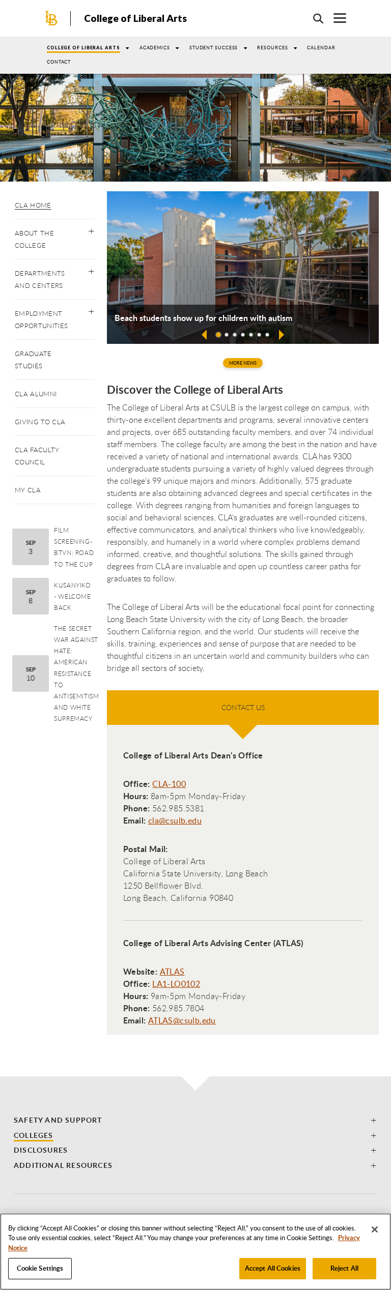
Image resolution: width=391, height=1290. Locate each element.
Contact (59, 61)
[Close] (375, 1229)
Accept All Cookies (272, 1268)
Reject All (344, 1268)
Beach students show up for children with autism (203, 318)
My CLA (28, 489)
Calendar (321, 47)
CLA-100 (169, 783)
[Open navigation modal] (334, 18)
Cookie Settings (40, 1268)
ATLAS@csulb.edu (182, 1020)
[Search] (313, 18)
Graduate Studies (33, 359)
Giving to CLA (40, 421)
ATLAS (172, 971)
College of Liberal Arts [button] (83, 47)
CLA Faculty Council (37, 455)
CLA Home (33, 205)
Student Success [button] (213, 47)
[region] (195, 1251)
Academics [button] (154, 47)
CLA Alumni (36, 393)
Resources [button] (272, 47)
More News (243, 363)
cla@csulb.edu (175, 820)
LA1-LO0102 (176, 983)
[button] (91, 229)
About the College (34, 239)
